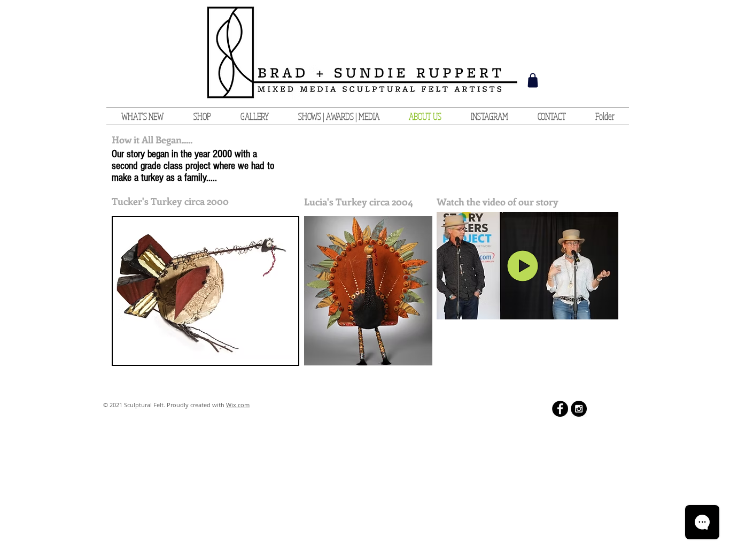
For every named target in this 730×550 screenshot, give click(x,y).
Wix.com (238, 405)
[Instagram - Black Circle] (579, 409)
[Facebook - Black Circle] (560, 409)
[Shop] (533, 80)
